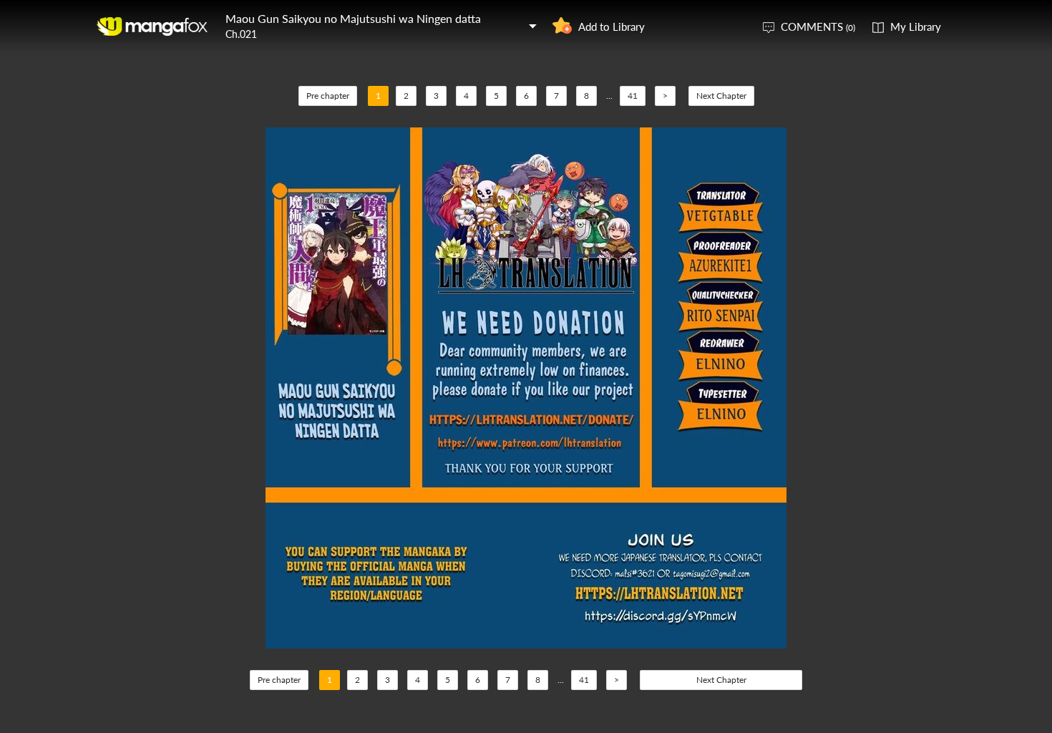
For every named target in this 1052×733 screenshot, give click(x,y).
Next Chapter (721, 95)
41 (633, 95)
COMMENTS (818, 26)
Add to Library (611, 26)
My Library (915, 26)
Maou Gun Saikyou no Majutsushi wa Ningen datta (353, 18)
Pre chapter (327, 95)
